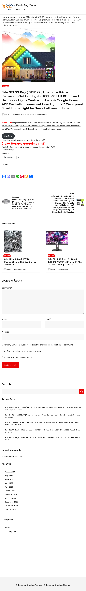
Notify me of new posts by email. (18, 357)
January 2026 (10, 498)
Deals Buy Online (26, 5)
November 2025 (11, 506)
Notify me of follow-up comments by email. (23, 351)
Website (5, 332)
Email (48, 319)
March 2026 (10, 491)
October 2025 (10, 509)
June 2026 (9, 479)
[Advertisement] (43, 555)
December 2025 (11, 502)
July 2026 (9, 476)
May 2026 (9, 483)
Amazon (6, 86)
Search (6, 384)
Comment (7, 288)
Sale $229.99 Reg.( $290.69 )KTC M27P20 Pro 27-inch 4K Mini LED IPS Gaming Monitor (65, 262)
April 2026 (9, 487)
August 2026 (10, 472)
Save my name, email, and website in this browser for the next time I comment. (38, 345)
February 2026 (11, 494)
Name (5, 319)
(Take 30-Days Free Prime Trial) (23, 143)
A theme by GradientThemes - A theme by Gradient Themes (43, 585)
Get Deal (8, 136)
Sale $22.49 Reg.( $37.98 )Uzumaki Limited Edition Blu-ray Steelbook (19, 262)
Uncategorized (11, 531)
